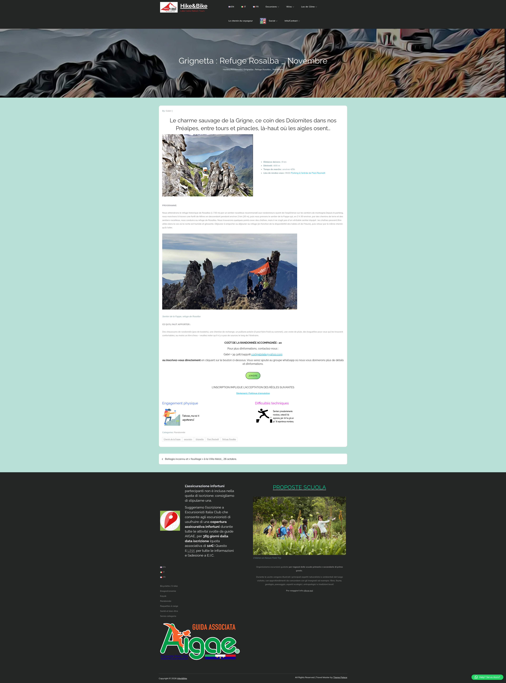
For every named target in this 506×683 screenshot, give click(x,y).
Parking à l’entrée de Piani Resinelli (308, 173)
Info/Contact (291, 20)
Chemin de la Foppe (172, 439)
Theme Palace (340, 677)
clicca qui (308, 590)
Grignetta (200, 439)
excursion (188, 439)
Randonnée (179, 432)
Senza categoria (168, 616)
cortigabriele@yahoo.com (266, 354)
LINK (191, 551)
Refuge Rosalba (229, 439)
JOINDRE (253, 375)
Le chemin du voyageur (240, 20)
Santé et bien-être (169, 611)
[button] (487, 677)
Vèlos (289, 6)
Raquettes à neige (169, 606)
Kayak (163, 596)
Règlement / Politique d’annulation (253, 393)
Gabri (168, 110)
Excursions (271, 6)
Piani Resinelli (213, 439)
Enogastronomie (168, 591)
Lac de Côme (308, 6)
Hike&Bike (193, 6)
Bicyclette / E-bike (169, 586)
